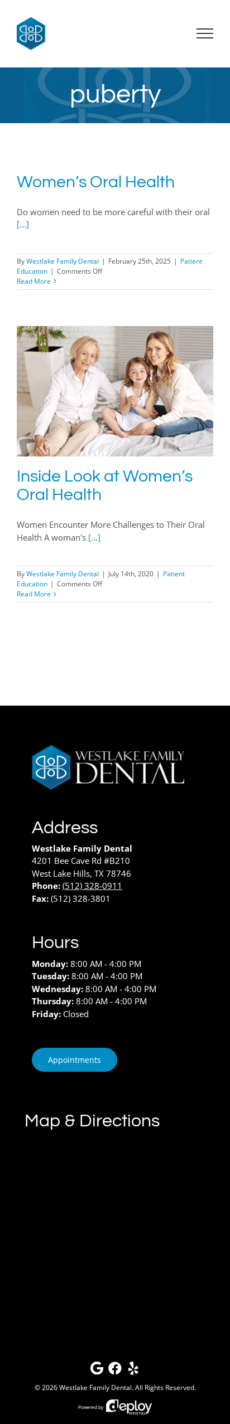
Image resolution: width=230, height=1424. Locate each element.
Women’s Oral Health (96, 182)
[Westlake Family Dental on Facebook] (115, 1371)
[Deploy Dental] (129, 1407)
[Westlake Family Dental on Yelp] (133, 1371)
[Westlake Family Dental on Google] (96, 1371)
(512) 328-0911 (92, 885)
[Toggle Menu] (205, 33)
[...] (23, 224)
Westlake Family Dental (62, 261)
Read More (34, 281)
